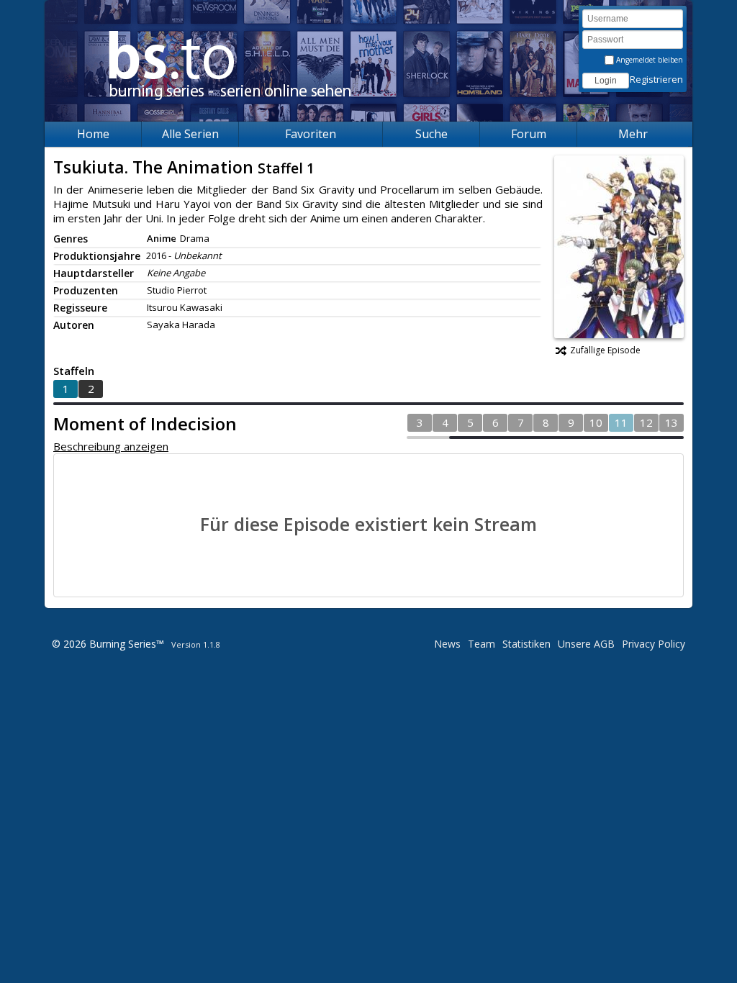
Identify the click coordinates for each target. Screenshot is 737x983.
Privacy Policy (653, 644)
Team (481, 644)
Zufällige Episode (605, 350)
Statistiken (526, 644)
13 (671, 422)
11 (621, 422)
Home (93, 134)
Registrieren (656, 79)
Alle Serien (190, 134)
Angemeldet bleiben (648, 60)
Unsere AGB (586, 644)
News (447, 644)
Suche (431, 134)
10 (595, 422)
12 (646, 422)
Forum (528, 134)
